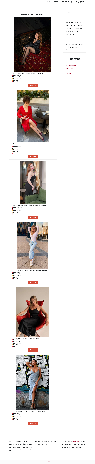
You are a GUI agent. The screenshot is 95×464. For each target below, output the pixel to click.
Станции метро (69, 73)
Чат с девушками (80, 2)
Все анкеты (56, 2)
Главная (47, 2)
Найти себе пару (67, 2)
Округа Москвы (69, 68)
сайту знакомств (76, 441)
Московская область (71, 65)
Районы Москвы (70, 70)
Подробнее (33, 85)
